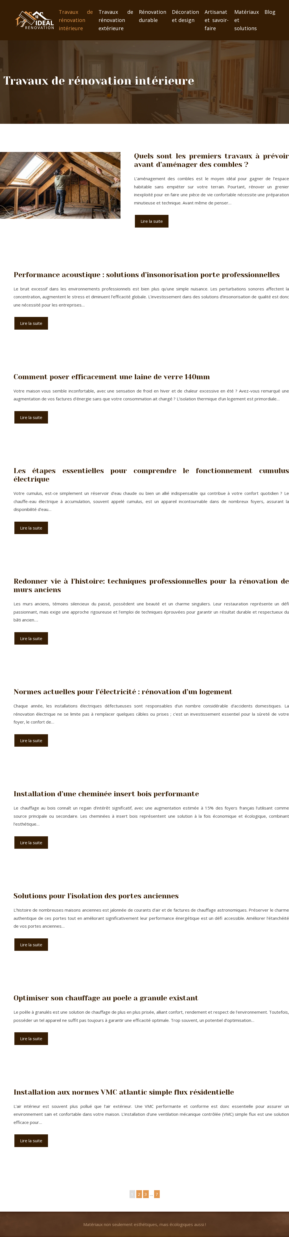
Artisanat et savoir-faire (217, 20)
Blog (269, 11)
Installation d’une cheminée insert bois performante (106, 794)
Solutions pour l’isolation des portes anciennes (96, 896)
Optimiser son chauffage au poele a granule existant (106, 998)
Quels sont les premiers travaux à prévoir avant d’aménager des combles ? (211, 160)
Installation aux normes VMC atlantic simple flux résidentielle (124, 1092)
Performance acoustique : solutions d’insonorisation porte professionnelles (147, 275)
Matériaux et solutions (246, 20)
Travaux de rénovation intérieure (76, 20)
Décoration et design (185, 15)
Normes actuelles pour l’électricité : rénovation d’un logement (123, 692)
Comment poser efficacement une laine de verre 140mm (112, 377)
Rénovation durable (152, 15)
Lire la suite (152, 221)
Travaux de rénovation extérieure (115, 20)
